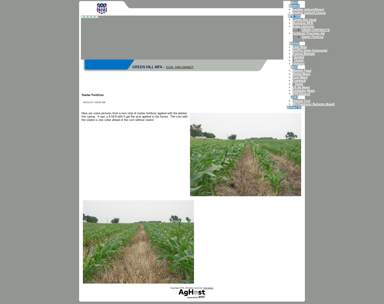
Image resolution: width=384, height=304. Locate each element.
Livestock (299, 80)
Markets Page (301, 70)
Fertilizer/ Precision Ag (308, 33)
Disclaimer (208, 288)
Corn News (299, 77)
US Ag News (300, 87)
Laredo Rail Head (304, 19)
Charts (298, 60)
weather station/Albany (308, 9)
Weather (294, 6)
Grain (298, 84)
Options (298, 63)
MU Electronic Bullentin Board (313, 104)
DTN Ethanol (301, 94)
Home (294, 2)
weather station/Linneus (308, 12)
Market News (301, 74)
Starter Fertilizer (313, 36)
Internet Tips (301, 100)
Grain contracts (303, 26)
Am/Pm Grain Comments (309, 50)
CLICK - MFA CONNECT (180, 67)
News (294, 67)
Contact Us (294, 107)
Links (294, 97)
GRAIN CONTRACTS (315, 30)
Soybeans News (303, 90)
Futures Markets (303, 53)
